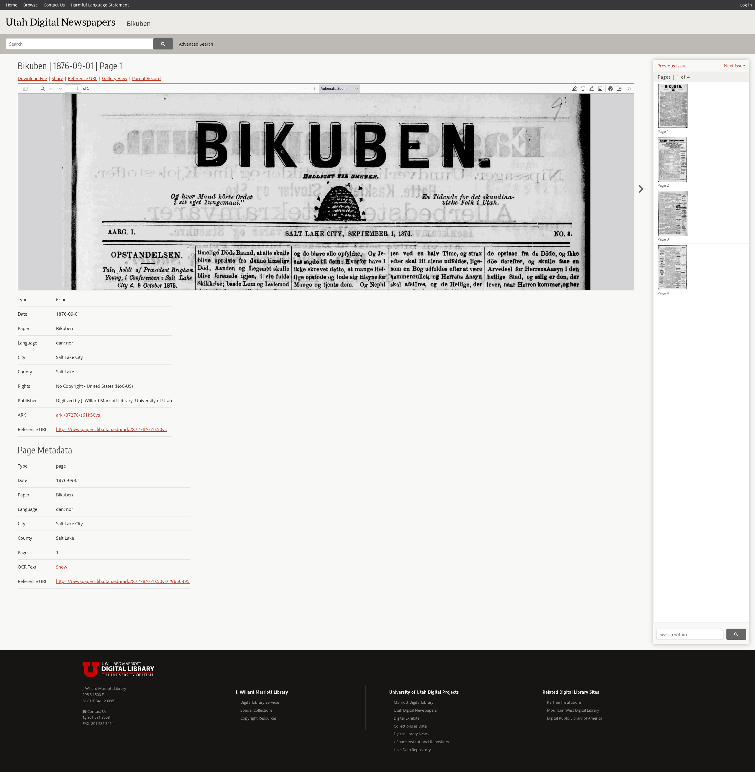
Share (57, 78)
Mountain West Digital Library (573, 710)
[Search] (163, 43)
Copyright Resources (258, 718)
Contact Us (54, 5)
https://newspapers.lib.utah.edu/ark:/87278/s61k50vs (111, 429)
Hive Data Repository (412, 749)
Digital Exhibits (406, 718)
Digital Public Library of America (574, 718)
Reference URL (82, 78)
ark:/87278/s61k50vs (78, 415)
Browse (30, 5)
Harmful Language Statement (100, 5)
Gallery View (114, 78)
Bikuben (139, 23)
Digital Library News (411, 733)
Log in (746, 5)
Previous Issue (672, 66)
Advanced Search (196, 44)
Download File (32, 78)
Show (61, 567)
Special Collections (256, 710)
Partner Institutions (564, 702)
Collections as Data (410, 726)
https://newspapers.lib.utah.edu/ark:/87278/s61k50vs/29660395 (123, 581)
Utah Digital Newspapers (415, 710)
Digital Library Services (260, 702)
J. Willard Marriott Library (104, 688)
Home (11, 5)
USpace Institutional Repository (421, 741)
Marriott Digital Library (414, 702)
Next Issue (734, 66)
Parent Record (146, 78)
